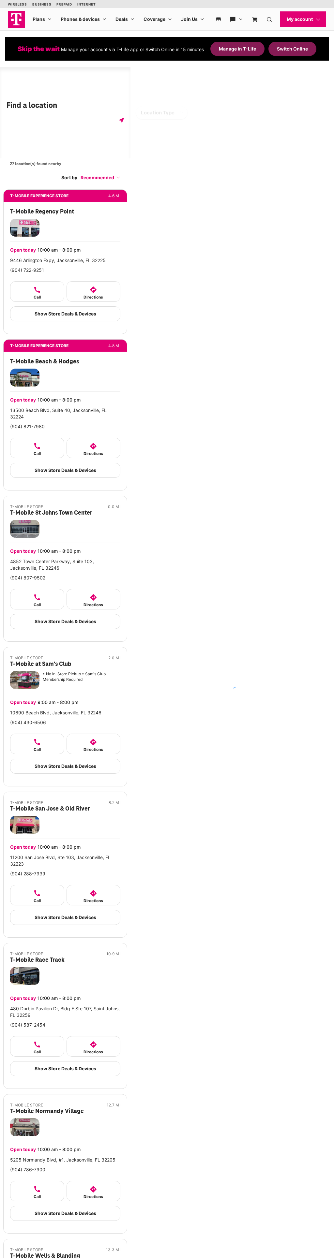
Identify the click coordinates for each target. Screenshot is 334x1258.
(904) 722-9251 (27, 270)
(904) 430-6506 (28, 722)
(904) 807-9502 (27, 577)
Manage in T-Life (237, 48)
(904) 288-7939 (27, 873)
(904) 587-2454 (27, 1025)
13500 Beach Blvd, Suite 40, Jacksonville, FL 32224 (58, 413)
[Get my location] (121, 120)
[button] (100, 177)
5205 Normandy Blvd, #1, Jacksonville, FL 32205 (62, 1160)
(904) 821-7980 (27, 426)
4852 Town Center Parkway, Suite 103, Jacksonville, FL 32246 (52, 565)
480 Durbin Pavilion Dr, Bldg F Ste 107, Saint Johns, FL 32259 (65, 1012)
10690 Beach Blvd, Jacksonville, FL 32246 (55, 712)
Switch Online (292, 48)
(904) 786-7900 (27, 1169)
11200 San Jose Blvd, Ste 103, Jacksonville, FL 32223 (60, 861)
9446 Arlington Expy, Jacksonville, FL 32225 (58, 260)
